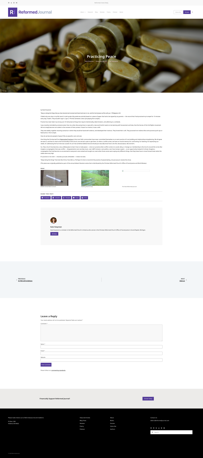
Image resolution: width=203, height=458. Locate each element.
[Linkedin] (153, 428)
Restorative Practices (66, 139)
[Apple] (11, 2)
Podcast (115, 12)
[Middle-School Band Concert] (60, 178)
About (82, 12)
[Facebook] (8, 2)
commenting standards (58, 370)
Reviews (102, 12)
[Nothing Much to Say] (100, 178)
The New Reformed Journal (129, 186)
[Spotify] (14, 2)
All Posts (54, 233)
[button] (192, 12)
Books (121, 12)
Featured (90, 12)
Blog (96, 12)
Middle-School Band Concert (48, 186)
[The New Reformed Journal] (141, 178)
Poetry (108, 12)
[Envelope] (16, 2)
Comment (44, 323)
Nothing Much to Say (87, 186)
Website (43, 357)
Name (43, 344)
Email (43, 350)
